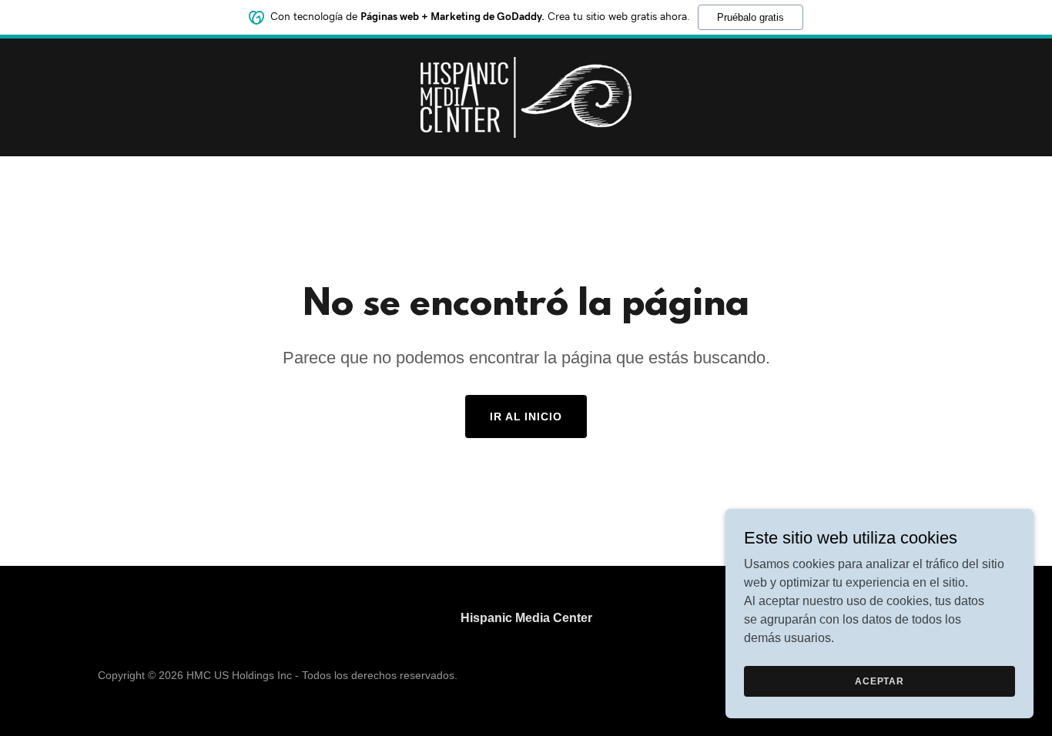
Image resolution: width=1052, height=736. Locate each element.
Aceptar (879, 680)
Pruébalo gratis (750, 17)
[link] (526, 96)
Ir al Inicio (526, 416)
